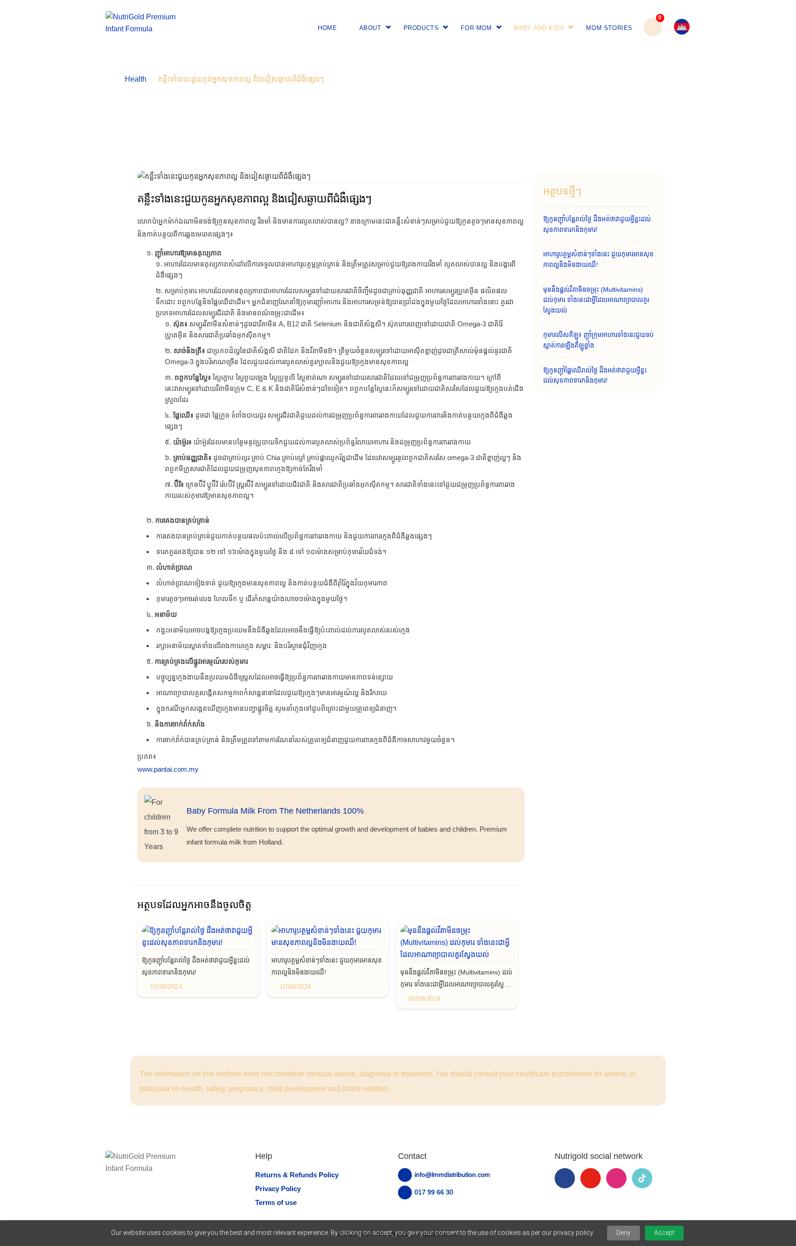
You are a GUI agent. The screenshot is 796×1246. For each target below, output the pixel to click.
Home (327, 27)
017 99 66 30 (434, 1192)
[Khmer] (676, 27)
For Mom (476, 27)
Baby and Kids (539, 27)
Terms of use (276, 1202)
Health (135, 79)
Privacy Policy (278, 1189)
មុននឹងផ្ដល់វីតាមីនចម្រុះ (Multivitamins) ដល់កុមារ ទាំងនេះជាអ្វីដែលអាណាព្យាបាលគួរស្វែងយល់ (596, 300)
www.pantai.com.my (168, 769)
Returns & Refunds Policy (297, 1175)
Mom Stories (609, 27)
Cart (653, 22)
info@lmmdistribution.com (452, 1174)
